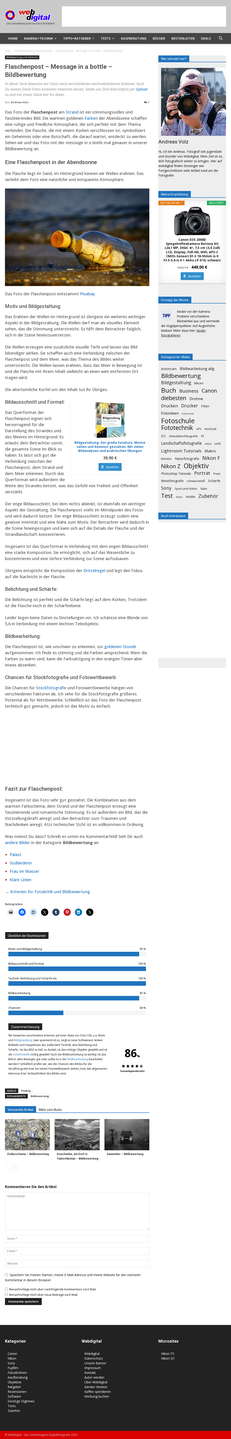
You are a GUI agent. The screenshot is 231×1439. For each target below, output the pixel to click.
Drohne (196, 398)
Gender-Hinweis (95, 1387)
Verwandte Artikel (20, 1110)
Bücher (159, 38)
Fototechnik (177, 427)
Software (14, 1396)
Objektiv (196, 465)
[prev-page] (8, 1167)
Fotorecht (188, 413)
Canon (209, 390)
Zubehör (208, 496)
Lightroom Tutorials (181, 450)
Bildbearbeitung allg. (197, 368)
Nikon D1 (168, 1358)
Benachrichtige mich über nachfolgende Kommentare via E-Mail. (52, 1289)
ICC (163, 436)
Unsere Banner (95, 1363)
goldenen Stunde (120, 646)
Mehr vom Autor (50, 1110)
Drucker (189, 405)
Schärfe (214, 480)
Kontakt (90, 1372)
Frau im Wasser (24, 871)
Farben (91, 118)
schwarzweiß (196, 481)
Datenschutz (93, 1358)
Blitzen (198, 383)
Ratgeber (14, 1387)
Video (179, 497)
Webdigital (91, 1353)
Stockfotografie (51, 687)
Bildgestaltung (23, 1040)
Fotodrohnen (17, 1372)
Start (8, 51)
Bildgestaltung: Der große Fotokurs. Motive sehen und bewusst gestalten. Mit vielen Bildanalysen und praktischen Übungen (110, 447)
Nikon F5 (167, 1353)
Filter (205, 406)
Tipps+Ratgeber (77, 38)
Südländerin (21, 863)
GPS (198, 429)
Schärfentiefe (21, 1054)
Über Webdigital (95, 1382)
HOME (13, 38)
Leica (208, 444)
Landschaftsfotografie (181, 443)
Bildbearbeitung (77, 1059)
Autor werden (94, 1377)
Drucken (169, 405)
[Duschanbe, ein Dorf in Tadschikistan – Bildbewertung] (77, 1134)
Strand (72, 112)
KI (202, 436)
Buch (168, 390)
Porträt (202, 473)
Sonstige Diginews (21, 1401)
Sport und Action (186, 489)
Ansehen (112, 467)
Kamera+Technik (38, 38)
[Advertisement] (144, 16)
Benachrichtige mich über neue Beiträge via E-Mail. (43, 1295)
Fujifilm (13, 1368)
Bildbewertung (40, 1096)
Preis (216, 474)
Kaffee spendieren (97, 1391)
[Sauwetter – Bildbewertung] (126, 1134)
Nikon (12, 1358)
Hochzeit (210, 429)
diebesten (173, 398)
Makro (210, 451)
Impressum (92, 1368)
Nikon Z (170, 466)
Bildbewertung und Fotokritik (33, 51)
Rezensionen (17, 1391)
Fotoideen (170, 413)
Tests (106, 38)
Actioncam (169, 369)
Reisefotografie (172, 481)
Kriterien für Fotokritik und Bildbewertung (50, 891)
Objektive (14, 1382)
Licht (218, 443)
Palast (15, 854)
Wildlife (190, 497)
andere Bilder (17, 842)
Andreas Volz (19, 102)
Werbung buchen (96, 1396)
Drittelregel (94, 570)
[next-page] (15, 1167)
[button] (220, 39)
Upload (141, 89)
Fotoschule (178, 420)
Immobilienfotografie (183, 436)
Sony (166, 488)
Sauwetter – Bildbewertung (125, 1154)
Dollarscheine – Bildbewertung (28, 1154)
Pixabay (87, 293)
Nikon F (211, 458)
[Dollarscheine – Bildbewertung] (27, 1134)
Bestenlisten (183, 38)
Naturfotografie (187, 458)
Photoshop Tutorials (176, 473)
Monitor (166, 459)
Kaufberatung (133, 38)
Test (167, 495)
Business (189, 391)
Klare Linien (20, 879)
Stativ (203, 489)
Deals (206, 38)
